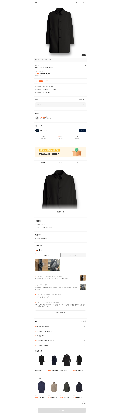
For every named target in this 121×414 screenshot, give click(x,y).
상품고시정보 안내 (46, 228)
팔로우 (82, 130)
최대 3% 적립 (46, 92)
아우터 (45, 59)
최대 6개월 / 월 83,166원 (49, 89)
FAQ (78, 163)
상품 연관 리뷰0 (73, 255)
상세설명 (42, 163)
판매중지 (62, 410)
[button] (60, 81)
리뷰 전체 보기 (59, 312)
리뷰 (60, 163)
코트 (50, 59)
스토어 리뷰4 (47, 255)
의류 (41, 59)
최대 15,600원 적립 (48, 86)
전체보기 (83, 321)
